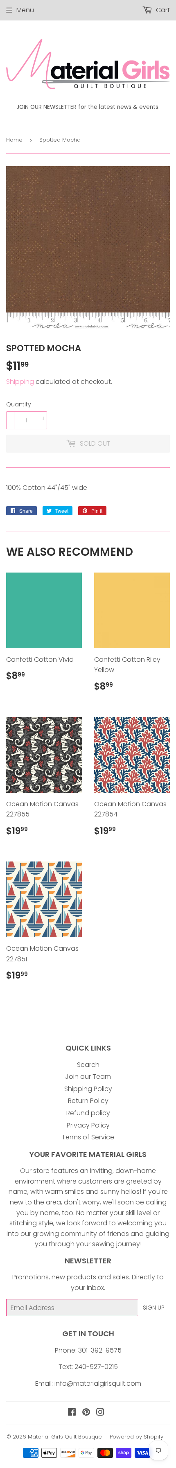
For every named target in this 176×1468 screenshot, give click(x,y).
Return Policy (88, 1100)
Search (88, 1064)
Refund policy (88, 1113)
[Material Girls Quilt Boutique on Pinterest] (86, 1413)
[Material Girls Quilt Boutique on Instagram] (100, 1413)
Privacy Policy (88, 1125)
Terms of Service (88, 1137)
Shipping (20, 381)
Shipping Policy (88, 1089)
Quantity (18, 404)
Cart (162, 10)
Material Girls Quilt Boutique (65, 1437)
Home (14, 140)
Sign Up (154, 1307)
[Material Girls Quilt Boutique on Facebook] (72, 1413)
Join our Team (88, 1076)
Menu (25, 10)
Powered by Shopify (136, 1437)
